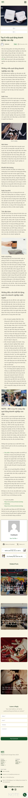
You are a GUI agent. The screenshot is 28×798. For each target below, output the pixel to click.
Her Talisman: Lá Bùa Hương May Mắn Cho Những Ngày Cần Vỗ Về (12, 688)
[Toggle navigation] (25, 2)
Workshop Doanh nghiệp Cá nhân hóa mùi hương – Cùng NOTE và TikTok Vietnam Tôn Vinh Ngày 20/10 (13, 588)
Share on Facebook (9, 544)
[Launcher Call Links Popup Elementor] (25, 795)
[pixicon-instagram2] (15, 789)
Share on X (21, 544)
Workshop (7, 504)
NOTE (2, 59)
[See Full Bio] (17, 538)
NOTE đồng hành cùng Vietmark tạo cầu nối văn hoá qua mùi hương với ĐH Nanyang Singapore (13, 622)
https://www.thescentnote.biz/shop (13, 501)
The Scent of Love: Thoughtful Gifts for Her (13, 656)
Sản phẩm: (7, 452)
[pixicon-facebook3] (12, 789)
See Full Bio (13, 538)
